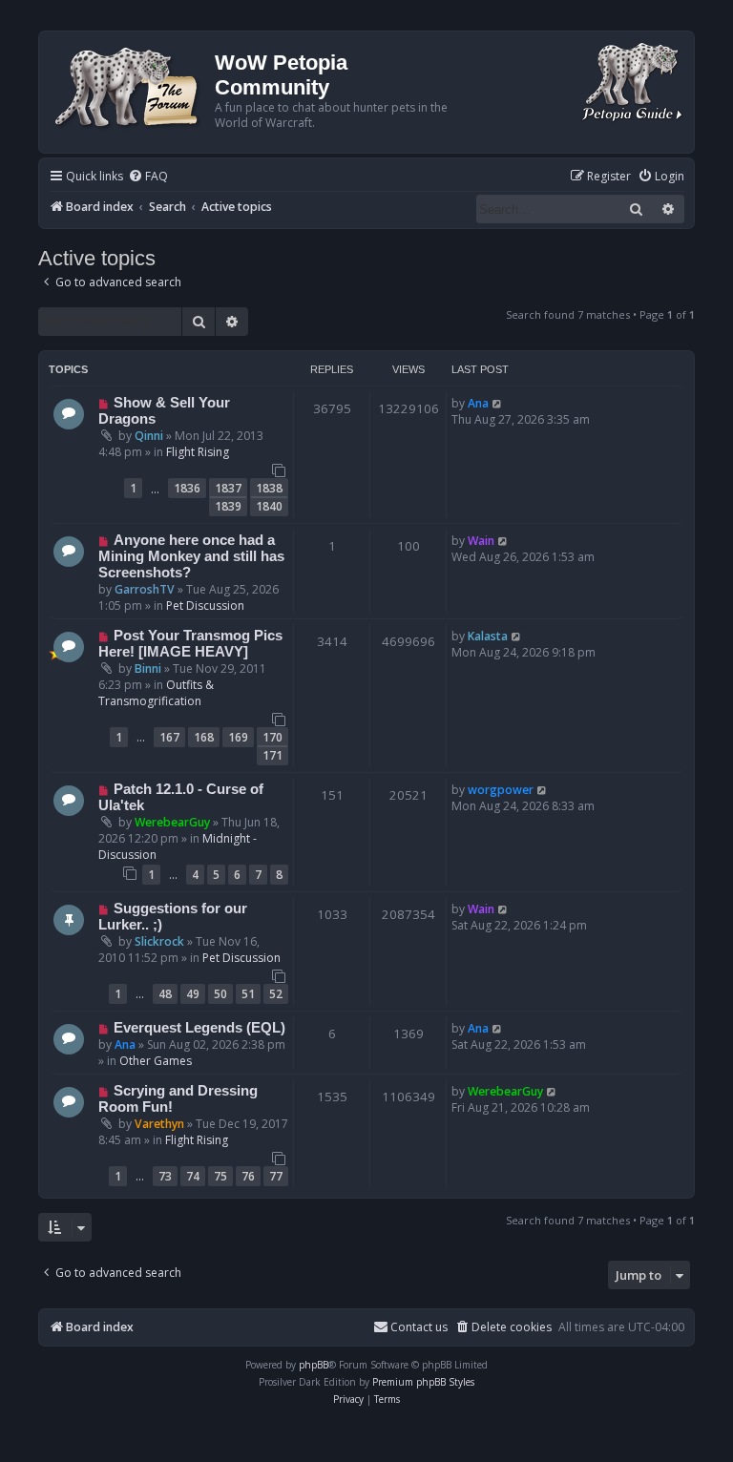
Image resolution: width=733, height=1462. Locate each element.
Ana (478, 403)
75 (220, 1176)
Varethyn (159, 1124)
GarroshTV (145, 589)
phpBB (313, 1364)
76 (248, 1176)
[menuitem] (148, 177)
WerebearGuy (172, 822)
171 (272, 755)
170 (272, 737)
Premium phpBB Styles (423, 1382)
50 (220, 994)
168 (204, 737)
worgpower (501, 790)
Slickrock (159, 941)
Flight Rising (197, 452)
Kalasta (488, 636)
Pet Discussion (205, 605)
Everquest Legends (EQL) (199, 1027)
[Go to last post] (498, 403)
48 (165, 994)
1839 (228, 506)
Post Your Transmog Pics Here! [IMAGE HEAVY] (190, 643)
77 (276, 1176)
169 (238, 737)
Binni (148, 668)
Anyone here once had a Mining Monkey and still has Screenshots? (191, 556)
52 (276, 994)
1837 (228, 488)
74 (192, 1176)
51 (248, 994)
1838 (269, 488)
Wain (481, 541)
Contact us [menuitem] (419, 1327)
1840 (269, 506)
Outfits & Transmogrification (156, 693)
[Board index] (129, 85)
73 (165, 1176)
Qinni (149, 436)
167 (169, 737)
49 (192, 994)
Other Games (155, 1061)
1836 (187, 488)
